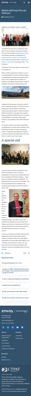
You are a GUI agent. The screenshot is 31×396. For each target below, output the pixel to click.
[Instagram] (12, 327)
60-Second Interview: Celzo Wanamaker (14, 291)
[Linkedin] (22, 327)
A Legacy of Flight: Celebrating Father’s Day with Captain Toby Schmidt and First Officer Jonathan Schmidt (15, 271)
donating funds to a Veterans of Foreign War (14, 57)
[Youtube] (17, 327)
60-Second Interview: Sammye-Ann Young (15, 298)
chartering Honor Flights (21, 53)
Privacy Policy (8, 374)
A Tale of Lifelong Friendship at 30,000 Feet (15, 279)
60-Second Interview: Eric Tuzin (12, 263)
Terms (3, 374)
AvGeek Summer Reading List (11, 285)
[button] (24, 2)
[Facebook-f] (3, 327)
